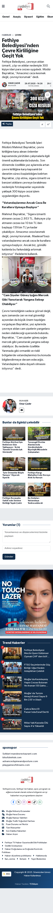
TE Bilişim (33, 884)
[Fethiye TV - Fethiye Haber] (25, 6)
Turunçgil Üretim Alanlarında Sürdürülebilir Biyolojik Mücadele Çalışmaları (37, 447)
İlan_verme (10, 859)
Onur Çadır (25, 404)
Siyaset (28, 16)
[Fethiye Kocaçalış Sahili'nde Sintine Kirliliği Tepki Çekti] (14, 489)
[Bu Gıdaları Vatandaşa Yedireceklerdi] (39, 489)
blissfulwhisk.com (12, 757)
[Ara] (48, 7)
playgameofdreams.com (16, 765)
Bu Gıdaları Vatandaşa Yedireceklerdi (35, 500)
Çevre (18, 35)
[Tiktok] (34, 802)
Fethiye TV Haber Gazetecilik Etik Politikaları (26, 842)
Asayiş (17, 16)
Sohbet (7, 754)
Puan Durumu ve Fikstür (17, 824)
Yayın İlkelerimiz (38, 859)
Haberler (6, 35)
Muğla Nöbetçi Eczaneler (18, 811)
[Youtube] (29, 802)
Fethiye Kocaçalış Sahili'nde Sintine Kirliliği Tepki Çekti (12, 500)
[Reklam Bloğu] (26, 603)
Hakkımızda (41, 856)
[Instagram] (23, 802)
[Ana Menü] (3, 6)
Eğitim (40, 16)
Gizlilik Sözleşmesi (13, 846)
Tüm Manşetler (13, 828)
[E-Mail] (21, 410)
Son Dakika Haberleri (16, 831)
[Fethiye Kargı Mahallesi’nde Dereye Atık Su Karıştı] (39, 464)
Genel (5, 16)
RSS (8, 874)
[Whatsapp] (39, 802)
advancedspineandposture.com (20, 761)
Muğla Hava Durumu (15, 814)
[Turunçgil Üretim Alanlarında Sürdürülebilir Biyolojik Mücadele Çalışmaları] (39, 433)
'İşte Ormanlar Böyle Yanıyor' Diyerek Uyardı (13, 475)
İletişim (23, 859)
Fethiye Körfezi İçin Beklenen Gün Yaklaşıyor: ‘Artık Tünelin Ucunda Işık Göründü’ (13, 447)
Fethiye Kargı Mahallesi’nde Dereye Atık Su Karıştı (39, 475)
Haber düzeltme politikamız (18, 856)
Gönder (9, 556)
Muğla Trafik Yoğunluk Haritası (20, 821)
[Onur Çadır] (10, 406)
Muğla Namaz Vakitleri (16, 818)
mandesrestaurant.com (24, 754)
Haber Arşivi (12, 834)
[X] (18, 802)
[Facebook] (13, 802)
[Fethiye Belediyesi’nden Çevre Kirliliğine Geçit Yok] (26, 105)
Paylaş (9, 124)
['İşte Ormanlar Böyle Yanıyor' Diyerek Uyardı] (14, 464)
